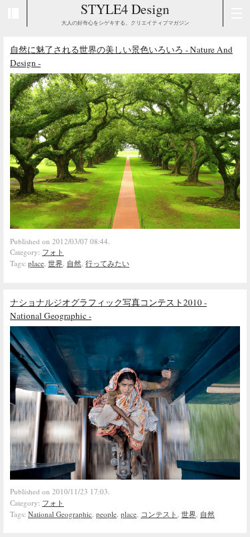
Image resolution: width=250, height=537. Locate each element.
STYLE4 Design (125, 9)
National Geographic (60, 514)
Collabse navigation (236, 13)
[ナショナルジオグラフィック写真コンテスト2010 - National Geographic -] (125, 476)
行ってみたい (107, 263)
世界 (55, 263)
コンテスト (159, 514)
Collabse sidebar (13, 13)
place (36, 263)
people (106, 514)
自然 (74, 263)
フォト (53, 252)
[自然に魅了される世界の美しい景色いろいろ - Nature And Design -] (125, 225)
